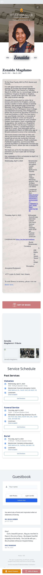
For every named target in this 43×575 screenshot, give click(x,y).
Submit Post (22, 500)
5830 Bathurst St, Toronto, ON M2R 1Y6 (21, 445)
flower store (9, 284)
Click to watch (12, 394)
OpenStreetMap (23, 564)
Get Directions (21, 398)
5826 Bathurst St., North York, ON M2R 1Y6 (22, 390)
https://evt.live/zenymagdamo (25, 239)
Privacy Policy (16, 561)
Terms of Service (27, 561)
